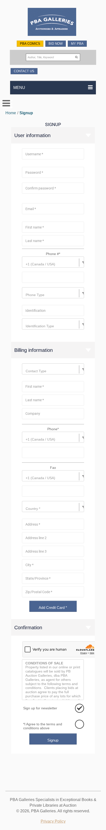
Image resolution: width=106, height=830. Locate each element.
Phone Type (35, 295)
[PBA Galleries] (53, 22)
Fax (53, 468)
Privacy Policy (53, 821)
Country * (33, 509)
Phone (53, 429)
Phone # (53, 254)
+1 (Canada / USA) (40, 264)
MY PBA (77, 43)
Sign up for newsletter (40, 708)
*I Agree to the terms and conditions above (42, 726)
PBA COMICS (30, 43)
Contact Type (36, 371)
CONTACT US (24, 71)
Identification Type (40, 326)
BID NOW (56, 43)
